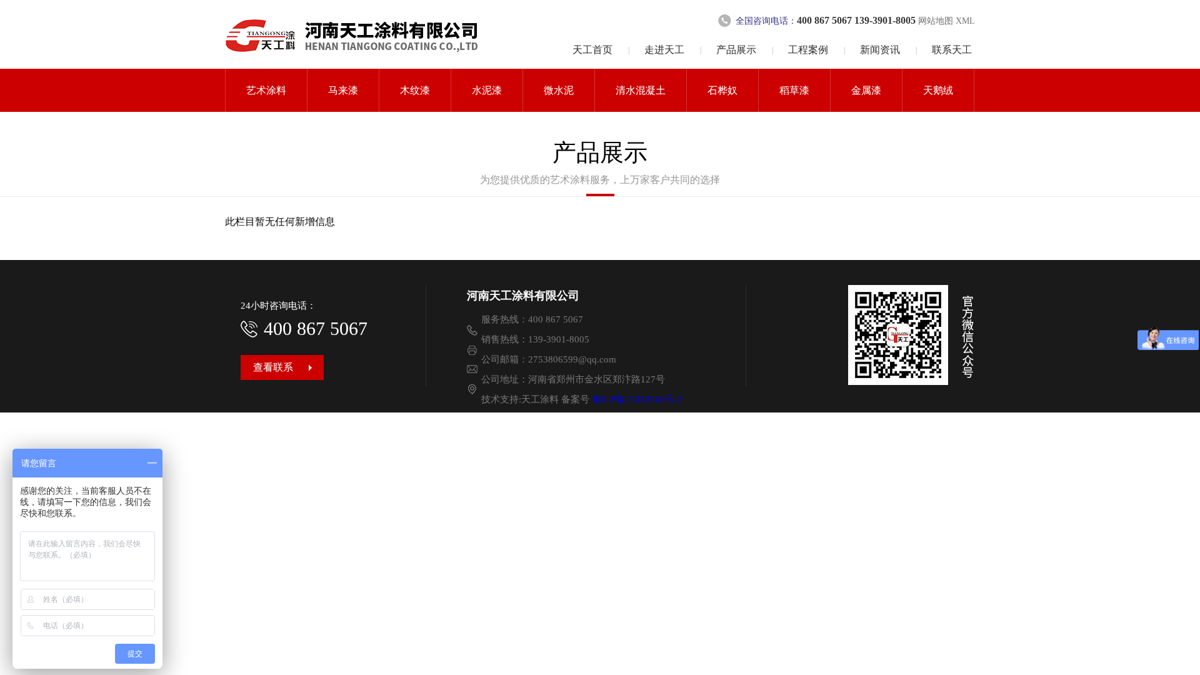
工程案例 (808, 49)
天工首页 (592, 49)
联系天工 (952, 49)
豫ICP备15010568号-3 (637, 399)
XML (965, 21)
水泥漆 (487, 90)
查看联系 (273, 367)
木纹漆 (415, 90)
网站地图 (937, 21)
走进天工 (664, 49)
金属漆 (866, 90)
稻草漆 (794, 90)
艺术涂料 (266, 90)
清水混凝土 (641, 90)
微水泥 (559, 90)
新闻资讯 (880, 49)
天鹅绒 (938, 90)
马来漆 (343, 90)
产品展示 (736, 49)
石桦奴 (723, 90)
